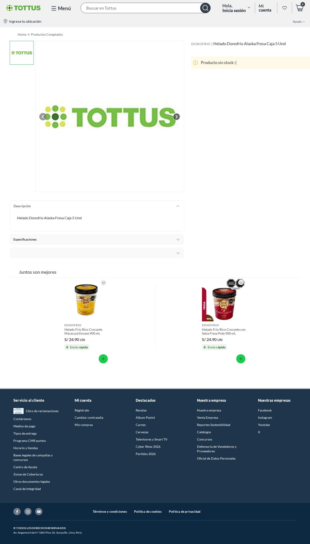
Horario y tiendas (25, 448)
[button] (146, 8)
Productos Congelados (47, 34)
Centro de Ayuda (25, 467)
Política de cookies (148, 511)
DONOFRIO (200, 44)
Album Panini (145, 417)
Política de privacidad (184, 511)
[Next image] (176, 116)
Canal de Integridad (27, 489)
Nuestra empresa (209, 410)
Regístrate (82, 410)
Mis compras (84, 425)
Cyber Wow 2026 (148, 446)
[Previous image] (43, 116)
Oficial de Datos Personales (216, 458)
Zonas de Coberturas (28, 474)
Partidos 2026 (146, 454)
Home (22, 34)
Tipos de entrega (25, 433)
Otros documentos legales (31, 481)
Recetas (141, 410)
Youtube (264, 425)
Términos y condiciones (110, 511)
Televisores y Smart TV (151, 439)
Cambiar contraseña (89, 417)
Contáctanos (22, 419)
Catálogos (204, 432)
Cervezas (142, 432)
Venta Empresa (207, 417)
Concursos (204, 439)
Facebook (265, 410)
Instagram (265, 417)
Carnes (141, 425)
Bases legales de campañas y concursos (33, 457)
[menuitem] (296, 21)
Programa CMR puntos (29, 441)
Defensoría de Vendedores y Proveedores (216, 449)
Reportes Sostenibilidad (213, 425)
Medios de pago (24, 426)
